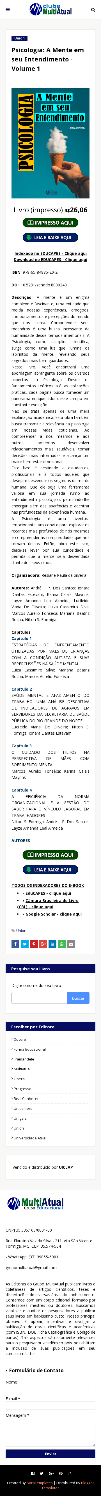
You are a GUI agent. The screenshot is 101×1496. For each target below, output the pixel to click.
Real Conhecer (26, 1098)
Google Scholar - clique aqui (54, 914)
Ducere (20, 1039)
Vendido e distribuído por (42, 1167)
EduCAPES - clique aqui (48, 893)
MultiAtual (22, 1068)
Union (21, 930)
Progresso (22, 1088)
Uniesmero (23, 1108)
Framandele (24, 1059)
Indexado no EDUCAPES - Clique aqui (51, 253)
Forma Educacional (30, 1049)
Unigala (20, 1118)
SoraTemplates (40, 1482)
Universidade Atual (30, 1138)
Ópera (19, 1078)
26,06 (51, 209)
